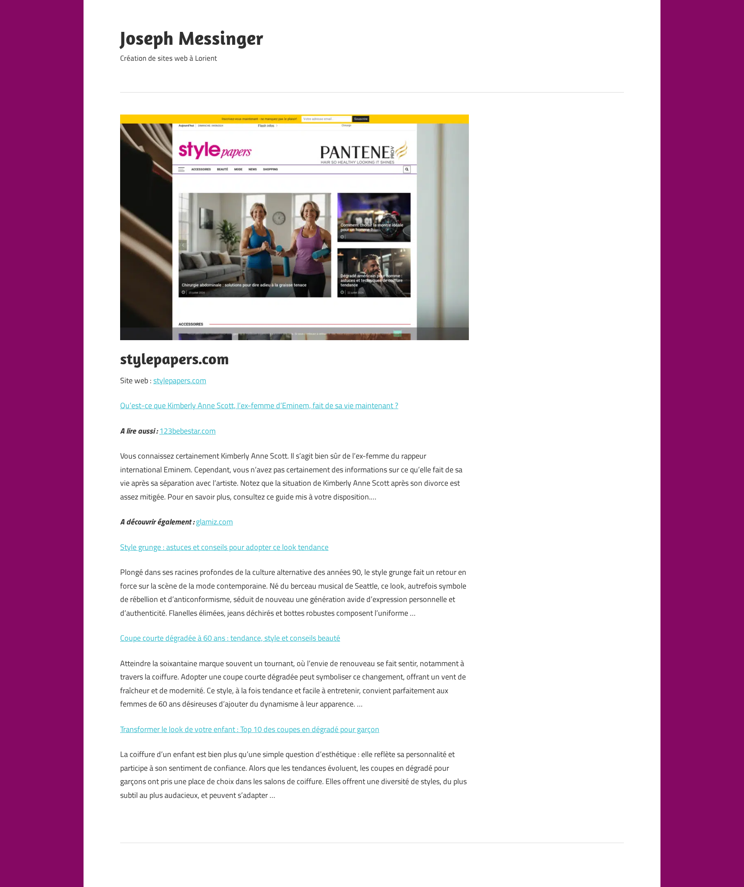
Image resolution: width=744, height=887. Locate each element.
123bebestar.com (187, 431)
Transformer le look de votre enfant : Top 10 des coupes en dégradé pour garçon (249, 729)
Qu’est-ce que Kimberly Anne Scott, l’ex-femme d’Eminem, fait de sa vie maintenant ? (259, 405)
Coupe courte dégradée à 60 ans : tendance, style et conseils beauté (230, 638)
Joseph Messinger (192, 38)
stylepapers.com (179, 380)
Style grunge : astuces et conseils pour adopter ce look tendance (224, 547)
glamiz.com (214, 521)
